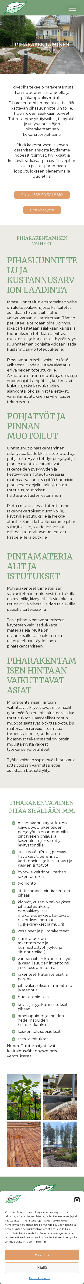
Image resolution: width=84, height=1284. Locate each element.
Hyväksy (42, 1254)
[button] (77, 1199)
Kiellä (42, 1267)
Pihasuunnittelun (23, 302)
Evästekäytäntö (39, 1278)
